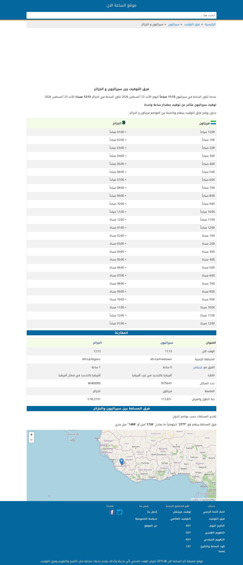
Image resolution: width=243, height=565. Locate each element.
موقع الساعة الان (121, 5)
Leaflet (195, 499)
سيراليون (173, 24)
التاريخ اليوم (217, 525)
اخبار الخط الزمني (214, 511)
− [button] (31, 440)
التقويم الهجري (215, 532)
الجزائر (97, 342)
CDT (188, 532)
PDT (188, 539)
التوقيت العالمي (180, 518)
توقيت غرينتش (182, 511)
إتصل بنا (152, 511)
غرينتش (198, 367)
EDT (188, 525)
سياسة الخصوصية (146, 518)
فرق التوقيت (192, 24)
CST (188, 546)
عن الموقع (150, 525)
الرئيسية (210, 24)
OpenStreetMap (208, 499)
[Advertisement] (121, 58)
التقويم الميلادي (214, 539)
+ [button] (31, 434)
